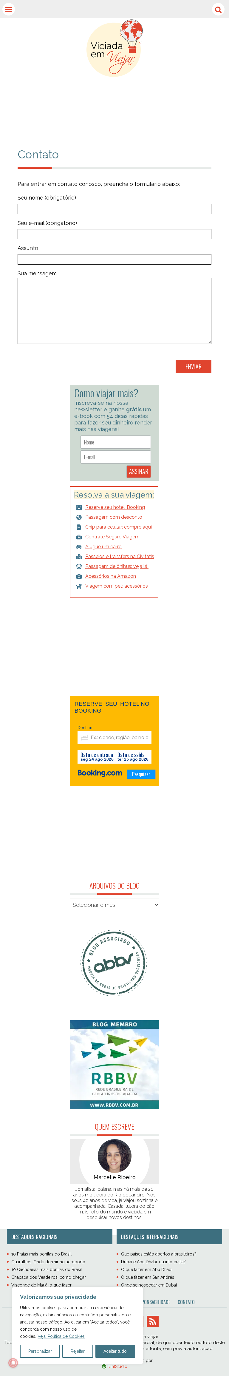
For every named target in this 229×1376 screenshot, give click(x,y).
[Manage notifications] (13, 1363)
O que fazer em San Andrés (147, 1277)
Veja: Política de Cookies (61, 1336)
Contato (186, 1302)
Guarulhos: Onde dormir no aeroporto (48, 1261)
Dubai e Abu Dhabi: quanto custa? (153, 1261)
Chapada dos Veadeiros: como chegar (48, 1277)
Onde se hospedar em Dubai (149, 1285)
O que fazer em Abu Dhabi (146, 1269)
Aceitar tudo (115, 1351)
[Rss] (153, 1321)
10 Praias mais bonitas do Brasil (41, 1254)
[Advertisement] (114, 105)
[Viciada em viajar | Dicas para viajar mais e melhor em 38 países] (114, 48)
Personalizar (40, 1351)
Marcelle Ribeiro (115, 1177)
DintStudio (117, 1366)
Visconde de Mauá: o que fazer (41, 1285)
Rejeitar (78, 1351)
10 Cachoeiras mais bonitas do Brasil (46, 1269)
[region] (77, 1325)
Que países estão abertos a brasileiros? (158, 1254)
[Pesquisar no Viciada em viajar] (218, 9)
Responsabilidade (152, 1302)
